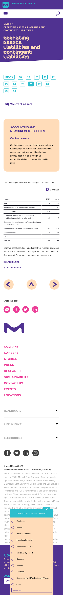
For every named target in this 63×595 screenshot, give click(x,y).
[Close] (46, 508)
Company (11, 346)
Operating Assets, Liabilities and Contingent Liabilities (24, 29)
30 (14, 91)
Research (12, 371)
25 (22, 84)
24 (14, 84)
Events (10, 389)
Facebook (16, 309)
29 (6, 91)
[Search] (58, 13)
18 (20, 77)
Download (54, 190)
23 (6, 84)
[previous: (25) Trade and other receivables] (9, 284)
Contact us (13, 383)
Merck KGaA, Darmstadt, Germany (6, 5)
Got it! (9, 581)
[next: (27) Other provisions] (54, 284)
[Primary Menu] (5, 13)
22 (53, 77)
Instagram (35, 453)
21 (45, 77)
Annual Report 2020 (22, 3)
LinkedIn (35, 309)
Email (7, 309)
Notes (7, 24)
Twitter (25, 309)
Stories (10, 359)
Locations (12, 395)
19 (28, 77)
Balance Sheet (14, 267)
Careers (11, 353)
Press (9, 365)
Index (9, 77)
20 (36, 77)
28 (47, 84)
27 (39, 84)
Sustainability (16, 377)
